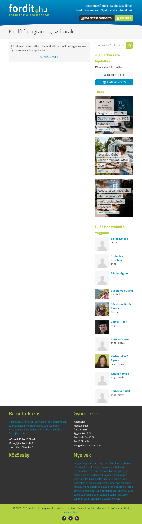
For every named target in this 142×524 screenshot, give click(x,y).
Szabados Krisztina (117, 258)
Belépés (125, 18)
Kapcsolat (79, 422)
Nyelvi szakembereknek (116, 10)
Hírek (99, 92)
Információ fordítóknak (22, 439)
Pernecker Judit (120, 391)
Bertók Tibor (119, 322)
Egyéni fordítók (83, 433)
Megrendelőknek (96, 5)
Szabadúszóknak (121, 5)
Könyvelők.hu (71, 512)
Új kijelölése (115, 75)
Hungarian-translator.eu (87, 445)
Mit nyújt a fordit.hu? (21, 443)
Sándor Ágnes (119, 273)
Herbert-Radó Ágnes (119, 358)
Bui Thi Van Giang (122, 290)
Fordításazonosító (98, 18)
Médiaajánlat (81, 426)
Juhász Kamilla (120, 373)
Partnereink (80, 429)
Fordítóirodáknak (87, 10)
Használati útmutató (21, 447)
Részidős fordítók (84, 437)
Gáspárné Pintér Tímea (121, 306)
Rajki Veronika (120, 339)
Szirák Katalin (119, 239)
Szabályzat (48, 57)
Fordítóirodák (81, 441)
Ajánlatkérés (116, 82)
